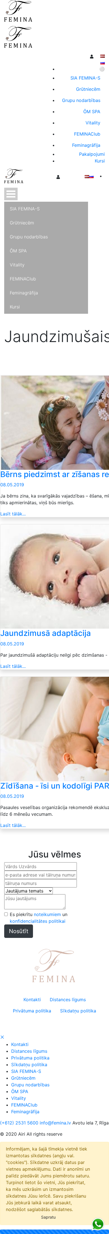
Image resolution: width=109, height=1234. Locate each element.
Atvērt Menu (11, 194)
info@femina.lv (55, 1123)
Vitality (18, 1098)
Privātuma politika (30, 1058)
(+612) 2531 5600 (19, 1123)
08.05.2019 (12, 484)
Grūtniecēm (23, 1078)
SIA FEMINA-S (26, 1071)
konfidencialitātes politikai (37, 921)
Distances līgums (29, 1051)
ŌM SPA (19, 1091)
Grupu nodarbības (30, 1084)
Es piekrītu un (38, 918)
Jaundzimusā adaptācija (45, 633)
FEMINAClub (24, 1105)
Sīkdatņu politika (29, 1064)
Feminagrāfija (25, 1111)
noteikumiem (47, 914)
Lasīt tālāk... (13, 514)
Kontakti (20, 1044)
